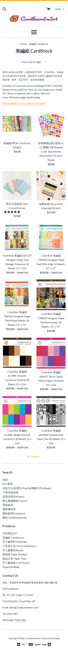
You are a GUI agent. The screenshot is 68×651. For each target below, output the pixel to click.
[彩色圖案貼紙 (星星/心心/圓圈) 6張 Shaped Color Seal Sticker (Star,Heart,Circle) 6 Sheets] (51, 124)
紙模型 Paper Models (14, 554)
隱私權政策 (9, 509)
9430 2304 (20, 620)
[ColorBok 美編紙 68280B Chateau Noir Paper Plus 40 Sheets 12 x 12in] (51, 411)
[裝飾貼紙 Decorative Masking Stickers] (51, 185)
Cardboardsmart (33, 638)
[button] (12, 211)
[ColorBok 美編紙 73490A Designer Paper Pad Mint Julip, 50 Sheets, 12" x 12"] (51, 237)
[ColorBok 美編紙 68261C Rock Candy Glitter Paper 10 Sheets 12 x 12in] (51, 353)
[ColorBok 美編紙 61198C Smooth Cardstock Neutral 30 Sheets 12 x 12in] (17, 353)
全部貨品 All (9, 533)
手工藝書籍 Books (13, 550)
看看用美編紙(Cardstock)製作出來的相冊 (23, 103)
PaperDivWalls (10, 566)
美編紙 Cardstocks (13, 537)
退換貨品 (7, 504)
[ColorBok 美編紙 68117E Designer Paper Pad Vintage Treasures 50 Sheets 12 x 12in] (17, 237)
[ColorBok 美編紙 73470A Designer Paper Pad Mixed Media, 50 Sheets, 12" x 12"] (17, 293)
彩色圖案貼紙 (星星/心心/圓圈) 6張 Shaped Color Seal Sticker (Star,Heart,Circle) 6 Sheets (51, 151)
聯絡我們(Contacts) (13, 513)
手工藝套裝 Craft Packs (16, 562)
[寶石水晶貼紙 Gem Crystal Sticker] (17, 185)
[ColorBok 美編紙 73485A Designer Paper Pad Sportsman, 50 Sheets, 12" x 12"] (51, 294)
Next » (37, 456)
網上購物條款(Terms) (14, 500)
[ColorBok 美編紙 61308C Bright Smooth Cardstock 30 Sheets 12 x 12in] (17, 411)
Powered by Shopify (51, 638)
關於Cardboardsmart (14, 517)
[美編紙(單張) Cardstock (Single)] (17, 124)
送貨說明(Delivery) (13, 496)
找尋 (5, 479)
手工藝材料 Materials (14, 541)
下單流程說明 (10, 492)
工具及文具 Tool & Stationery (19, 545)
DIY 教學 (7, 483)
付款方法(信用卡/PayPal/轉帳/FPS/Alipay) (26, 488)
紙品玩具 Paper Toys (14, 558)
